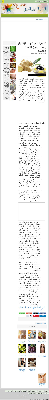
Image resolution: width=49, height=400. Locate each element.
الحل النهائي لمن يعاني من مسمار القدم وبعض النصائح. (6, 72)
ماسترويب (22, 396)
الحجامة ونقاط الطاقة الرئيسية (6, 54)
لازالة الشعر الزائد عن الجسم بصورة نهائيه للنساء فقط (6, 77)
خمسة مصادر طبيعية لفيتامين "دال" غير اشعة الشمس (6, 82)
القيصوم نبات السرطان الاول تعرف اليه (6, 87)
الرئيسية (45, 19)
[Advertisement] (24, 32)
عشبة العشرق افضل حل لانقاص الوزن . (6, 93)
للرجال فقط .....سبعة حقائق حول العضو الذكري (6, 99)
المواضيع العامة (39, 19)
